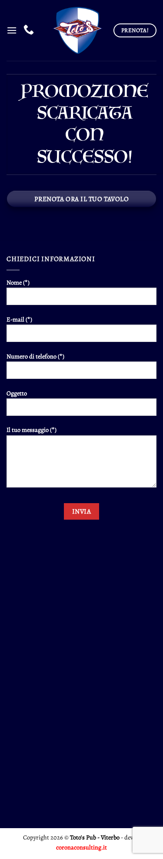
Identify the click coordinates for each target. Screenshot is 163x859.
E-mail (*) (19, 319)
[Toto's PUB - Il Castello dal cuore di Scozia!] (76, 30)
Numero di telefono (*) (35, 356)
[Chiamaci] (28, 30)
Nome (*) (18, 282)
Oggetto (17, 393)
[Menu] (12, 30)
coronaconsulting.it (81, 847)
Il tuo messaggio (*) (32, 429)
